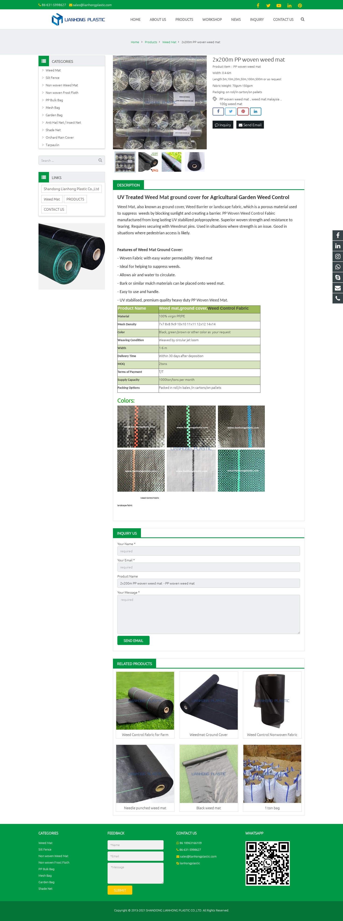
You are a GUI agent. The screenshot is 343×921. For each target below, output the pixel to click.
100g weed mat (231, 103)
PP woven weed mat (234, 99)
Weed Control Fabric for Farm (145, 734)
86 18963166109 (191, 842)
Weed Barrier (197, 207)
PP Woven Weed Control (243, 213)
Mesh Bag (53, 107)
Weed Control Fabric (228, 308)
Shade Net (53, 129)
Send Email (252, 124)
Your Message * (128, 592)
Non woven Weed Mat (62, 85)
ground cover (185, 197)
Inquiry (225, 124)
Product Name (127, 576)
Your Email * (126, 560)
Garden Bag (54, 114)
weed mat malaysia (265, 99)
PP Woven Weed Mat (209, 300)
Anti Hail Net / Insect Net (63, 122)
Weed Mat (157, 197)
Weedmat (178, 226)
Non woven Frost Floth (62, 92)
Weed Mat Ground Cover (160, 250)
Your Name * (126, 543)
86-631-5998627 (54, 4)
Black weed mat (208, 807)
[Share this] (218, 112)
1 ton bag (272, 807)
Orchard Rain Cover (60, 137)
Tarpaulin (52, 144)
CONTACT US (54, 209)
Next (200, 102)
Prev (119, 102)
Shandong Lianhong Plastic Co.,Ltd (71, 188)
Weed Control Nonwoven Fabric (272, 734)
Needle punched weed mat (145, 807)
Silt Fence (53, 77)
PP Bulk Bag (54, 100)
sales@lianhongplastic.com (92, 4)
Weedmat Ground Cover (209, 734)
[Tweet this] (230, 112)
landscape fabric (228, 207)
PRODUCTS (75, 198)
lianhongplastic (190, 863)
